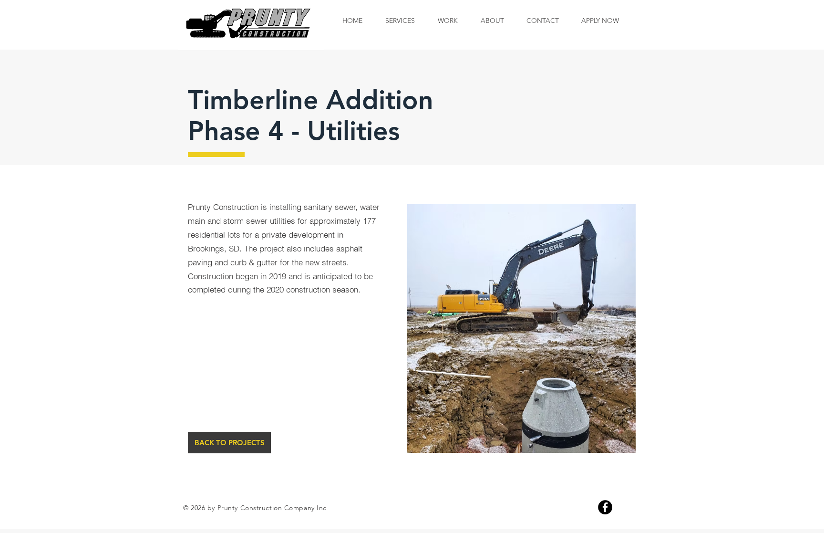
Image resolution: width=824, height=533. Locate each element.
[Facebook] (605, 507)
